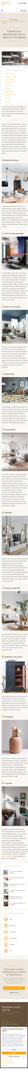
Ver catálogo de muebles (13, 988)
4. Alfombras (8, 82)
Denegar (14, 1049)
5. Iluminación (8, 85)
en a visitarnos (7, 856)
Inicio (11, 19)
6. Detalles (7, 88)
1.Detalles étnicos (9, 73)
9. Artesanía (8, 97)
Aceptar (14, 1053)
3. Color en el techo (10, 79)
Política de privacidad (7, 1062)
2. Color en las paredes (10, 76)
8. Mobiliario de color (10, 94)
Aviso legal (5, 1065)
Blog (15, 19)
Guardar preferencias (13, 1056)
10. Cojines (7, 100)
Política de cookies (7, 1060)
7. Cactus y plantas (9, 91)
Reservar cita (13, 992)
